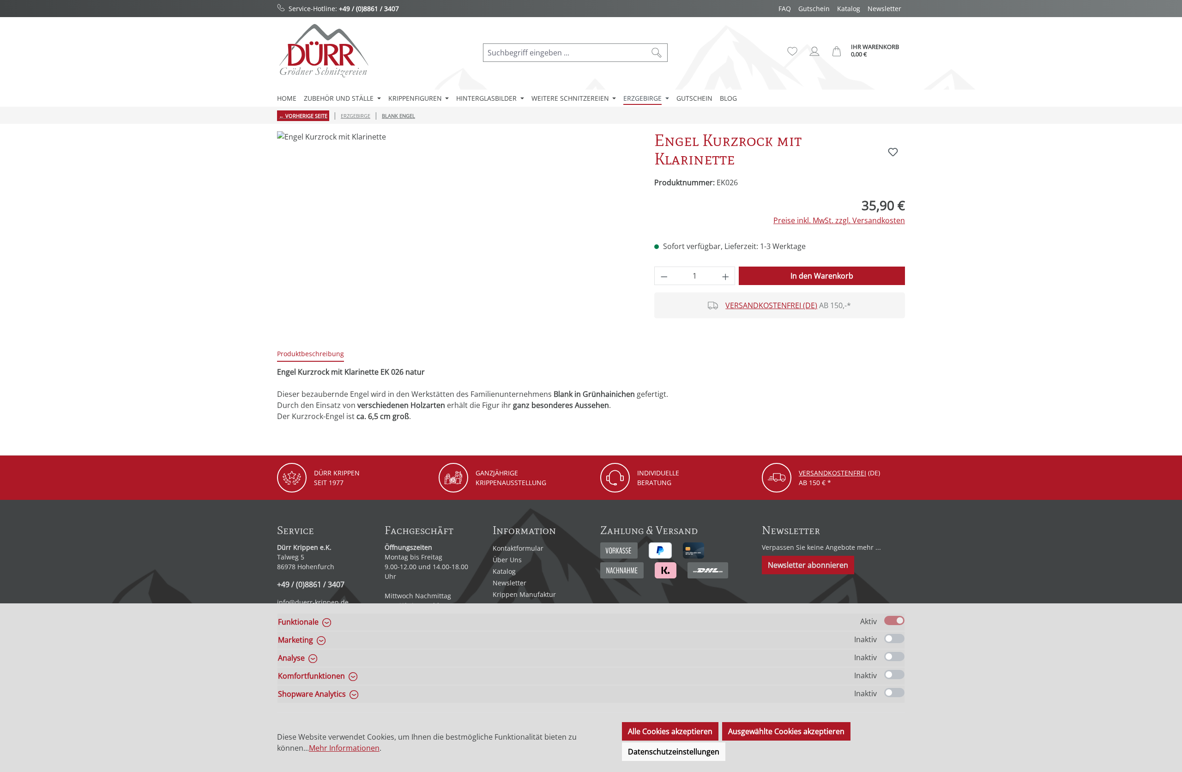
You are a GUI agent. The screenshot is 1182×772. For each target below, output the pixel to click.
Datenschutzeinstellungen (673, 752)
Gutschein (814, 8)
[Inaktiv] (894, 638)
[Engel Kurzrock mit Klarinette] (456, 230)
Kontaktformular (518, 548)
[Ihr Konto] (814, 51)
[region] (456, 230)
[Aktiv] (894, 620)
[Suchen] (657, 52)
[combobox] (564, 52)
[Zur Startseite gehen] (323, 51)
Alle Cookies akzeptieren (670, 731)
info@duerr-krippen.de (313, 602)
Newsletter (884, 8)
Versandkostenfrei (832, 472)
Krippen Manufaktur (524, 594)
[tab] (310, 354)
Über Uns (507, 559)
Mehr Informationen (344, 748)
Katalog (848, 8)
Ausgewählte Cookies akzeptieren (786, 731)
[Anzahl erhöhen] (726, 276)
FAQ (784, 8)
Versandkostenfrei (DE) (771, 305)
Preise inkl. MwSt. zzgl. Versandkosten (839, 220)
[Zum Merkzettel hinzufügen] (893, 152)
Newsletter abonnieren (808, 565)
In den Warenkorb (821, 276)
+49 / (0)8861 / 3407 (369, 8)
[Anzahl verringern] (664, 276)
